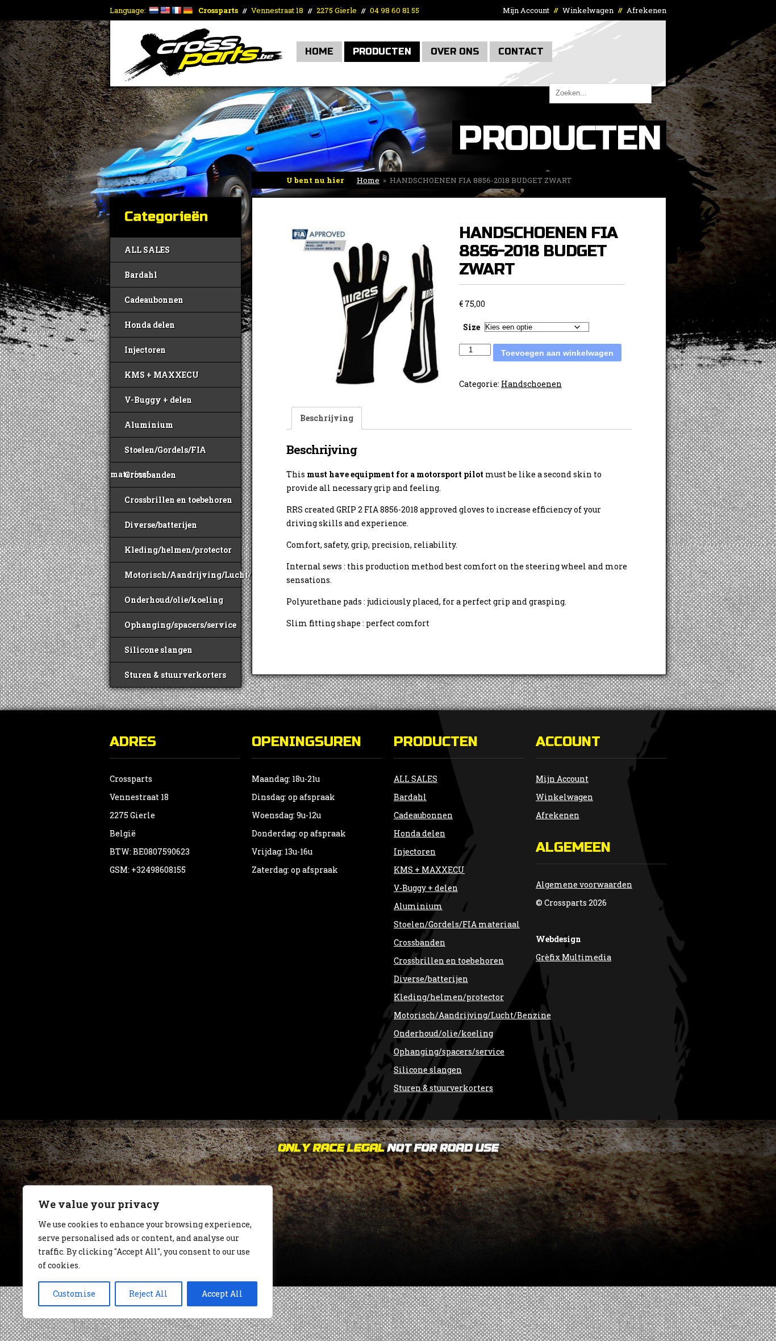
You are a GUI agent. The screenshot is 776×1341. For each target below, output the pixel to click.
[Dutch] (153, 10)
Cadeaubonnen (153, 299)
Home (319, 51)
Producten (382, 51)
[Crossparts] (203, 78)
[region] (148, 1251)
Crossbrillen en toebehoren (178, 499)
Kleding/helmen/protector (178, 549)
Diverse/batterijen (160, 524)
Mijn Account (526, 10)
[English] (165, 10)
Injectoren (145, 349)
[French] (176, 10)
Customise (74, 1293)
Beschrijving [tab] (326, 418)
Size (471, 327)
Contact (521, 51)
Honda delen (149, 324)
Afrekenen (646, 10)
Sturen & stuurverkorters (175, 674)
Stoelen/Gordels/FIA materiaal (158, 453)
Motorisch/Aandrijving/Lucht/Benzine (182, 574)
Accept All (222, 1293)
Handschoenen (531, 383)
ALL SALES (147, 249)
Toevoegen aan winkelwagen (557, 352)
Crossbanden (150, 474)
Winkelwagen (588, 10)
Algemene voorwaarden (584, 884)
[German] (187, 10)
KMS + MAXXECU (161, 374)
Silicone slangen (158, 649)
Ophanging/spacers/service (180, 624)
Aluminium (148, 424)
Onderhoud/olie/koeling (173, 599)
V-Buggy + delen (158, 399)
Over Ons (455, 51)
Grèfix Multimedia (573, 957)
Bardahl (140, 274)
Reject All (148, 1293)
